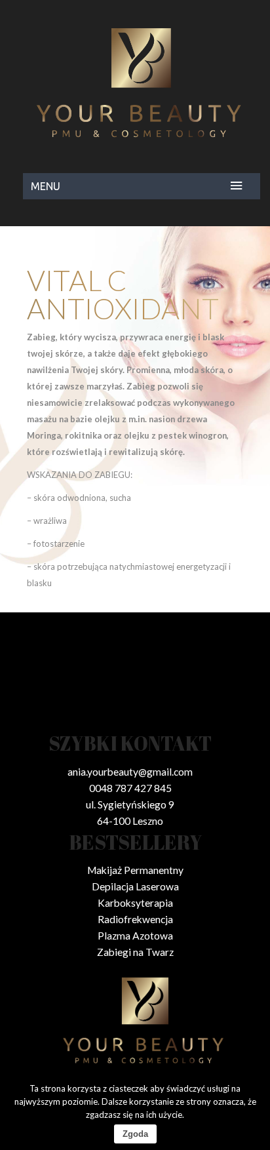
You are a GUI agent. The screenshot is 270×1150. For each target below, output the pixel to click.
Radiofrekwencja (135, 919)
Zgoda (135, 1134)
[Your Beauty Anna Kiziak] (135, 82)
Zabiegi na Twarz (135, 952)
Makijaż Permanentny (135, 870)
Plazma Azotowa (135, 936)
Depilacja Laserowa (135, 886)
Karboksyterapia (135, 903)
